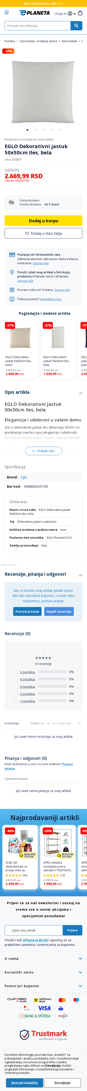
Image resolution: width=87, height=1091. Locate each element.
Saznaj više (41, 263)
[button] (61, 13)
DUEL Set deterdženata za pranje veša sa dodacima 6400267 (18, 866)
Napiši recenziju (59, 611)
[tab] (43, 393)
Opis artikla (17, 392)
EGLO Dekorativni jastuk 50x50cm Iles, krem (19, 361)
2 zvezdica (27, 694)
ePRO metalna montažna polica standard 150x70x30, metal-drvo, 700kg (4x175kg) (57, 866)
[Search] (76, 25)
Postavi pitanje (27, 611)
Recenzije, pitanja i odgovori (35, 574)
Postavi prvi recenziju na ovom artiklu (29, 139)
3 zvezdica (27, 686)
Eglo (24, 477)
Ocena (35, 723)
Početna (10, 41)
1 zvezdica (27, 701)
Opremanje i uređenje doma (39, 41)
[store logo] (34, 13)
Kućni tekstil (70, 41)
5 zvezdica (27, 672)
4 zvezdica (27, 679)
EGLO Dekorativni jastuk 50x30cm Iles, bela (56, 361)
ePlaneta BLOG (35, 940)
